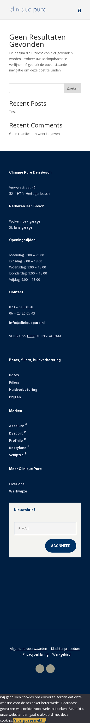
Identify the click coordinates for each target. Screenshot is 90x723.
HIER (31, 336)
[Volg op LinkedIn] (50, 668)
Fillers (14, 382)
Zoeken (72, 88)
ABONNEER (61, 546)
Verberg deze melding (29, 720)
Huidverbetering (23, 389)
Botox (14, 375)
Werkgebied (61, 654)
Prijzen (15, 397)
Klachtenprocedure (65, 648)
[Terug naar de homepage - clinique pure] (28, 9)
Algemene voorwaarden (28, 648)
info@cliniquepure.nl (27, 322)
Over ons (16, 484)
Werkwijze (18, 491)
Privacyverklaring (35, 654)
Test (12, 111)
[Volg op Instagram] (40, 668)
